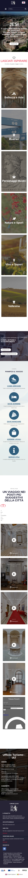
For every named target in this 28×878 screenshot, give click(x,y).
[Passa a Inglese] (23, 3)
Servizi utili (14, 457)
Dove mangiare (14, 422)
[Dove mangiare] (14, 415)
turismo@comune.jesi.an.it (11, 793)
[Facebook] (4, 848)
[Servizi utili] (14, 450)
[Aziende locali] (14, 432)
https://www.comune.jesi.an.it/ (9, 824)
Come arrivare (14, 386)
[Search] (25, 9)
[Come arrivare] (14, 379)
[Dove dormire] (14, 397)
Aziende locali (14, 439)
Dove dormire (14, 404)
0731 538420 (9, 792)
